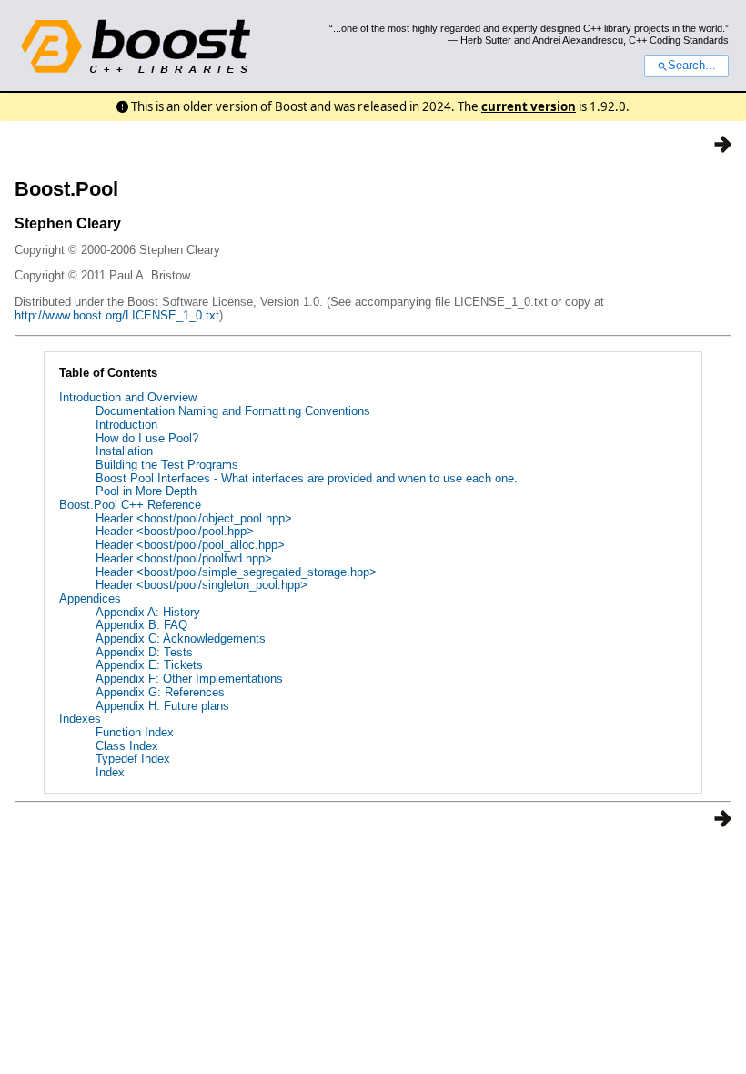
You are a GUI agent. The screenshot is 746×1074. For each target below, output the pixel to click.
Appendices (90, 598)
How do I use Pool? (147, 438)
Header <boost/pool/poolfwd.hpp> (184, 558)
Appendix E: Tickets (149, 665)
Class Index (127, 746)
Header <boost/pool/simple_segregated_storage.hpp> (236, 572)
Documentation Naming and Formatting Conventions (233, 411)
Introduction (126, 424)
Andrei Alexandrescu (577, 40)
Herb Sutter (485, 40)
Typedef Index (133, 758)
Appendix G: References (160, 692)
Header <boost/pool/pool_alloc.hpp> (190, 545)
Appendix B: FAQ (141, 625)
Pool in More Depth (146, 491)
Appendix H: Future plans (162, 706)
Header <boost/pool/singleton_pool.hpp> (201, 585)
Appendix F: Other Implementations (189, 678)
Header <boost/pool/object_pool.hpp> (194, 518)
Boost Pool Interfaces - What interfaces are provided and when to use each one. (307, 478)
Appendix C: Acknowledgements (181, 638)
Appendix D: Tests (144, 652)
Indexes (80, 718)
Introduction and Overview (128, 397)
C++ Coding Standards (679, 40)
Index (110, 772)
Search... (692, 65)
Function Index (135, 732)
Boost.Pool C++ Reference (130, 505)
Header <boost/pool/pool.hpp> (175, 531)
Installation (124, 451)
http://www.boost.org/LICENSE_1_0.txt (117, 315)
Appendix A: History (148, 612)
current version (528, 106)
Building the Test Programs (167, 464)
